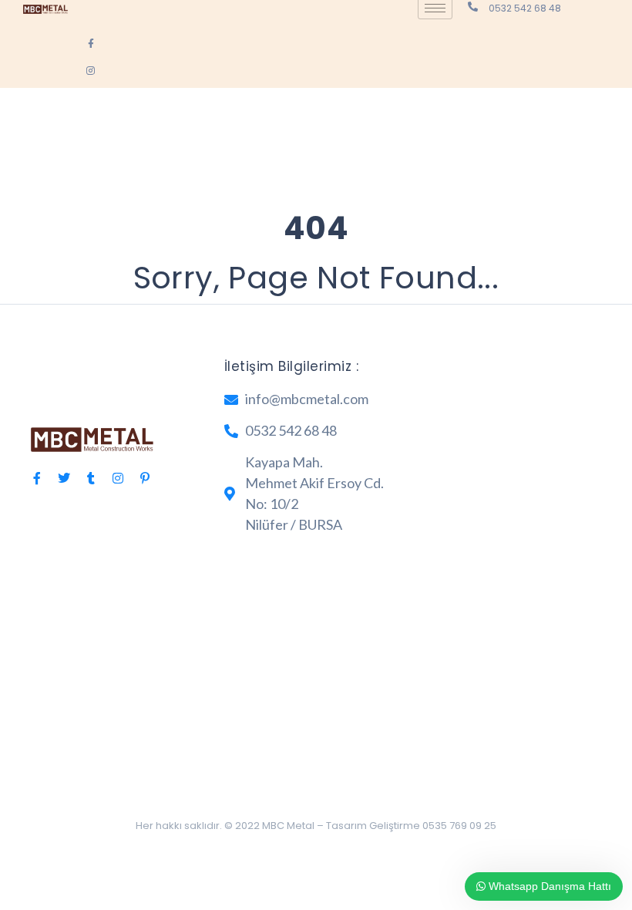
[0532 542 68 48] (473, 7)
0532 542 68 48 (525, 8)
